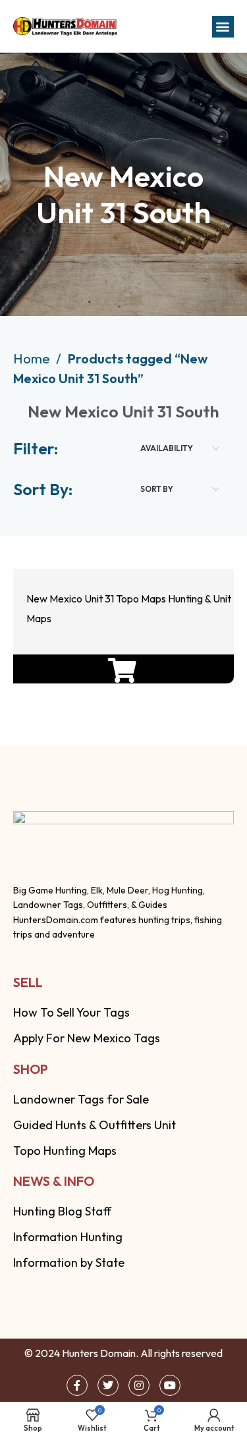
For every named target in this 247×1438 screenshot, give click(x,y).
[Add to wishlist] (120, 515)
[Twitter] (108, 1385)
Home (33, 358)
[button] (223, 27)
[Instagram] (139, 1385)
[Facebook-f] (77, 1385)
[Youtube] (169, 1385)
